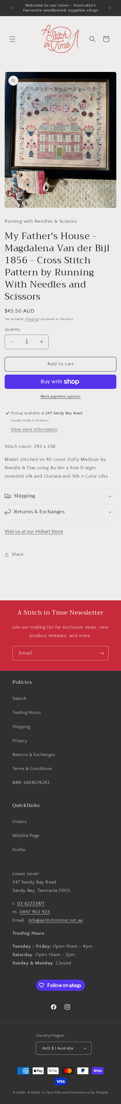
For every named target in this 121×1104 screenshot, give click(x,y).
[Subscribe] (101, 653)
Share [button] (18, 554)
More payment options (61, 396)
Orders (19, 821)
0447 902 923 (35, 912)
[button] (12, 39)
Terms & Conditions (32, 768)
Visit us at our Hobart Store (34, 531)
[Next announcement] (109, 8)
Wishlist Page (25, 835)
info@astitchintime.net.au (56, 920)
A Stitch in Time (41, 1092)
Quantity (12, 329)
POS (57, 1092)
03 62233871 (31, 903)
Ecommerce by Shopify (88, 1092)
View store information (34, 429)
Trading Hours (26, 712)
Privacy (19, 740)
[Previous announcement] (11, 8)
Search (19, 698)
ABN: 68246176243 (31, 782)
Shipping (31, 319)
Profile (18, 850)
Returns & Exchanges (33, 754)
